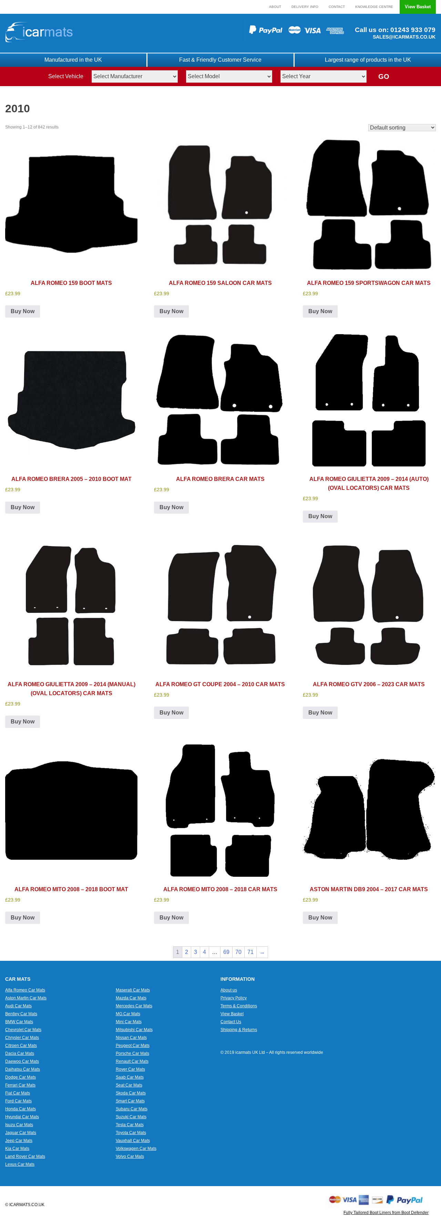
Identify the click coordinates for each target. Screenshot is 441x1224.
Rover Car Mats (130, 1069)
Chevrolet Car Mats (23, 1029)
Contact (337, 7)
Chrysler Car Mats (22, 1037)
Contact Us (230, 1021)
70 (238, 952)
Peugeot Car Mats (133, 1045)
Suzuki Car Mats (131, 1116)
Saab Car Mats (130, 1077)
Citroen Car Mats (21, 1045)
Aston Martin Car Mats (26, 998)
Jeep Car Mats (18, 1140)
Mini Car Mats (129, 1021)
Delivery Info (304, 7)
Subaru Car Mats (131, 1109)
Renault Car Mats (132, 1061)
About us (228, 990)
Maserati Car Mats (133, 990)
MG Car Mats (128, 1013)
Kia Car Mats (17, 1148)
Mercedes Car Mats (134, 1006)
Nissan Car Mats (131, 1037)
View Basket (418, 6)
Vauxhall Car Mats (133, 1140)
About (275, 7)
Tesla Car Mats (130, 1124)
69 (226, 952)
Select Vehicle (65, 76)
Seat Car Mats (129, 1085)
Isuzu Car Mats (19, 1124)
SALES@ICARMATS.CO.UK (404, 37)
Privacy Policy (233, 998)
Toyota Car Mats (131, 1132)
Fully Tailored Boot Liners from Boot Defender (386, 1212)
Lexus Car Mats (19, 1164)
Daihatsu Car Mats (22, 1069)
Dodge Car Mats (20, 1077)
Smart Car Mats (130, 1101)
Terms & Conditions (238, 1006)
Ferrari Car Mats (20, 1085)
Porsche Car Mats (132, 1053)
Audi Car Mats (18, 1006)
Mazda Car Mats (131, 998)
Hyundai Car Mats (22, 1116)
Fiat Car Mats (17, 1093)
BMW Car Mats (19, 1021)
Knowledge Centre (374, 7)
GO (383, 76)
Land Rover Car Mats (25, 1156)
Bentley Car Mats (21, 1013)
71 (250, 952)
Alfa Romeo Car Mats (25, 990)
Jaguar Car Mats (20, 1132)
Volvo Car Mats (130, 1156)
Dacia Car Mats (19, 1053)
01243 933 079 (412, 29)
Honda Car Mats (20, 1109)
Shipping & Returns (238, 1029)
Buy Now (22, 311)
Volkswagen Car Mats (136, 1148)
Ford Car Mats (18, 1101)
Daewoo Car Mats (22, 1061)
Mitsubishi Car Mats (134, 1029)
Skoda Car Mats (131, 1093)
